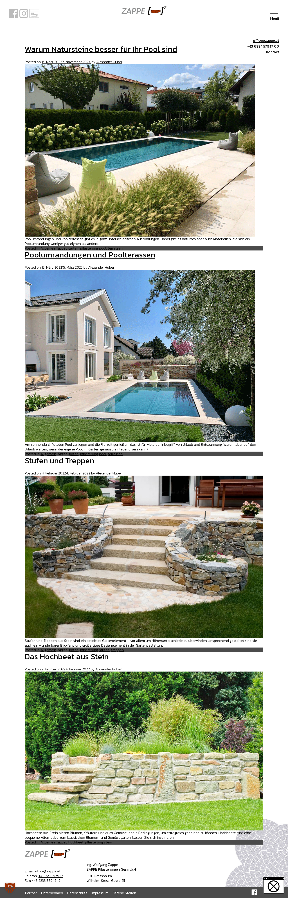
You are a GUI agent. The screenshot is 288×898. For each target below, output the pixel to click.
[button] (10, 888)
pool (102, 248)
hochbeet (75, 842)
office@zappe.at (48, 871)
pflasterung (89, 248)
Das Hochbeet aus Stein (67, 656)
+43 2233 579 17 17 (46, 880)
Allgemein (48, 248)
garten (73, 248)
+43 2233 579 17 (50, 875)
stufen (104, 649)
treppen (117, 649)
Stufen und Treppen (59, 460)
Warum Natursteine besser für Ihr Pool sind (101, 49)
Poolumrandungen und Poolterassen (90, 255)
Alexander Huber (109, 61)
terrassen (115, 248)
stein (108, 842)
